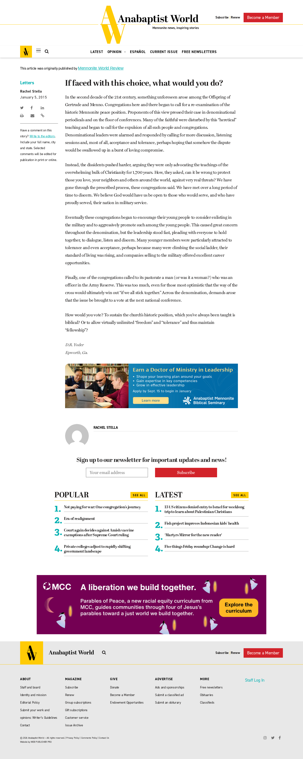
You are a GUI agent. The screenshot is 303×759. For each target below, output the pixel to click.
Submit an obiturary (168, 702)
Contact (25, 725)
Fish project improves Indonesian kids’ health (202, 524)
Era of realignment (79, 519)
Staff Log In (254, 680)
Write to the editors (42, 136)
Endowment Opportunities (126, 702)
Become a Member (263, 17)
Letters (27, 83)
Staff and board (30, 687)
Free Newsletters (199, 51)
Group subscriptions (78, 702)
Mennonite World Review (101, 68)
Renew (235, 17)
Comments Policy (89, 737)
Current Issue (164, 51)
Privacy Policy (72, 737)
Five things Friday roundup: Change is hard (200, 547)
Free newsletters (211, 687)
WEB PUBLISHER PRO (41, 741)
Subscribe (222, 17)
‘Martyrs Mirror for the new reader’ (193, 535)
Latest (96, 51)
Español (138, 51)
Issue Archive (74, 725)
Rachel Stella (31, 91)
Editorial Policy (30, 702)
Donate (114, 687)
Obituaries (206, 695)
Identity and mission (33, 695)
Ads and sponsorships (169, 687)
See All (139, 495)
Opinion (115, 51)
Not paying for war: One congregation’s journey (102, 507)
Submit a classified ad (169, 695)
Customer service (77, 717)
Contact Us (104, 737)
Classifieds (207, 702)
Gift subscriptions (76, 710)
